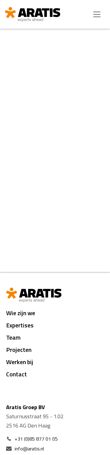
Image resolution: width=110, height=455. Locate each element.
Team (13, 337)
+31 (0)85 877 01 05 (36, 438)
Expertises (20, 325)
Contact (16, 374)
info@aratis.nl (29, 448)
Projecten (18, 349)
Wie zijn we (20, 313)
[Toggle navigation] (97, 14)
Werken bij (19, 362)
